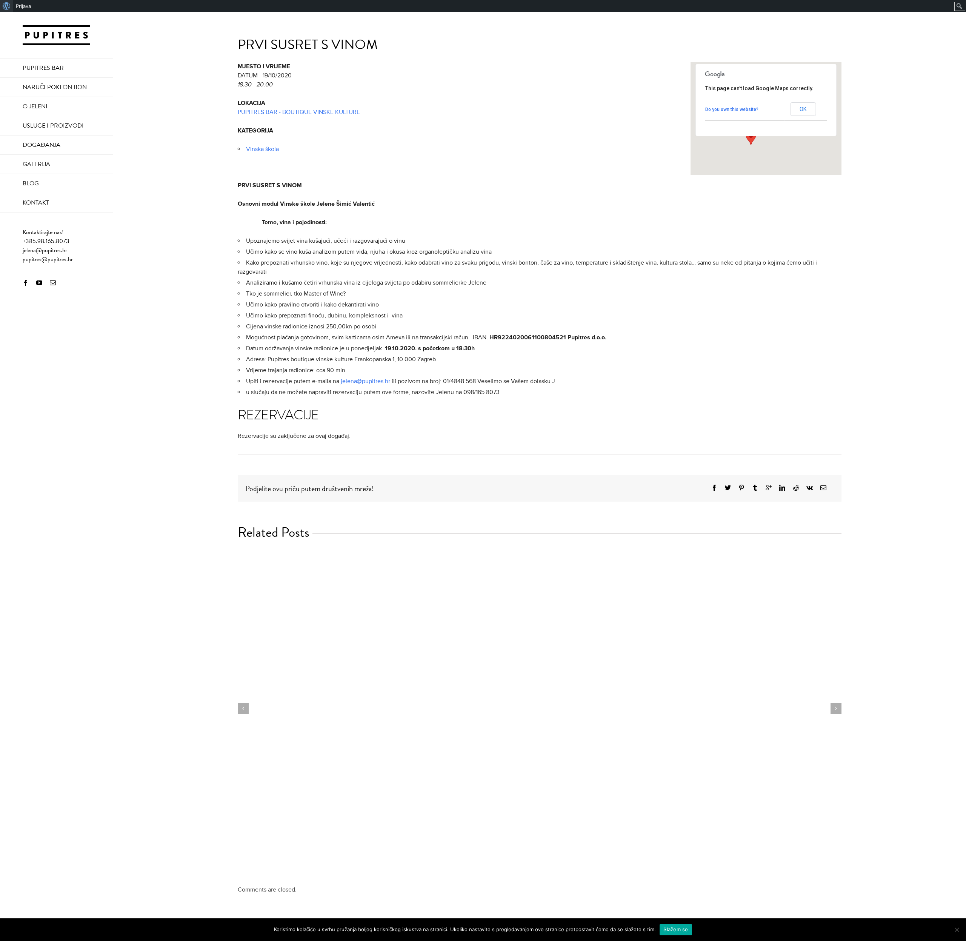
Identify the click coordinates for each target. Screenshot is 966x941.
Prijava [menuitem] (23, 6)
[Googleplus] (769, 488)
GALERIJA (36, 164)
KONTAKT (36, 202)
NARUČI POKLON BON (55, 87)
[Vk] (809, 488)
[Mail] (53, 283)
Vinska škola (262, 149)
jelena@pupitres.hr (365, 381)
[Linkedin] (782, 488)
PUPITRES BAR (43, 67)
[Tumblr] (755, 488)
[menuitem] (6, 6)
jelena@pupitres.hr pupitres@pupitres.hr (48, 255)
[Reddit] (796, 488)
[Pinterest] (741, 488)
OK (803, 109)
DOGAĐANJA (41, 144)
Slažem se (675, 929)
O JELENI (35, 106)
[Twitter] (728, 488)
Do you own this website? (731, 109)
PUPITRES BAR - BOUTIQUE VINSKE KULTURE (299, 112)
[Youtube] (39, 283)
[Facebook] (26, 283)
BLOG (31, 183)
